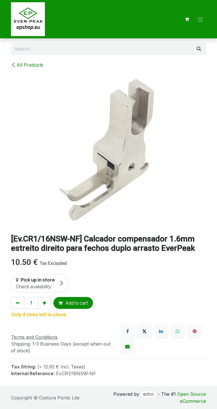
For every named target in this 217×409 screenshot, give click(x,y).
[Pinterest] (194, 331)
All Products (30, 65)
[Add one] (44, 303)
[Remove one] (17, 303)
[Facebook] (127, 331)
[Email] (127, 346)
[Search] (199, 49)
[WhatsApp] (178, 331)
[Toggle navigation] (200, 19)
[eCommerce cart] (186, 19)
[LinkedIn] (161, 331)
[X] (144, 331)
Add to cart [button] (76, 303)
